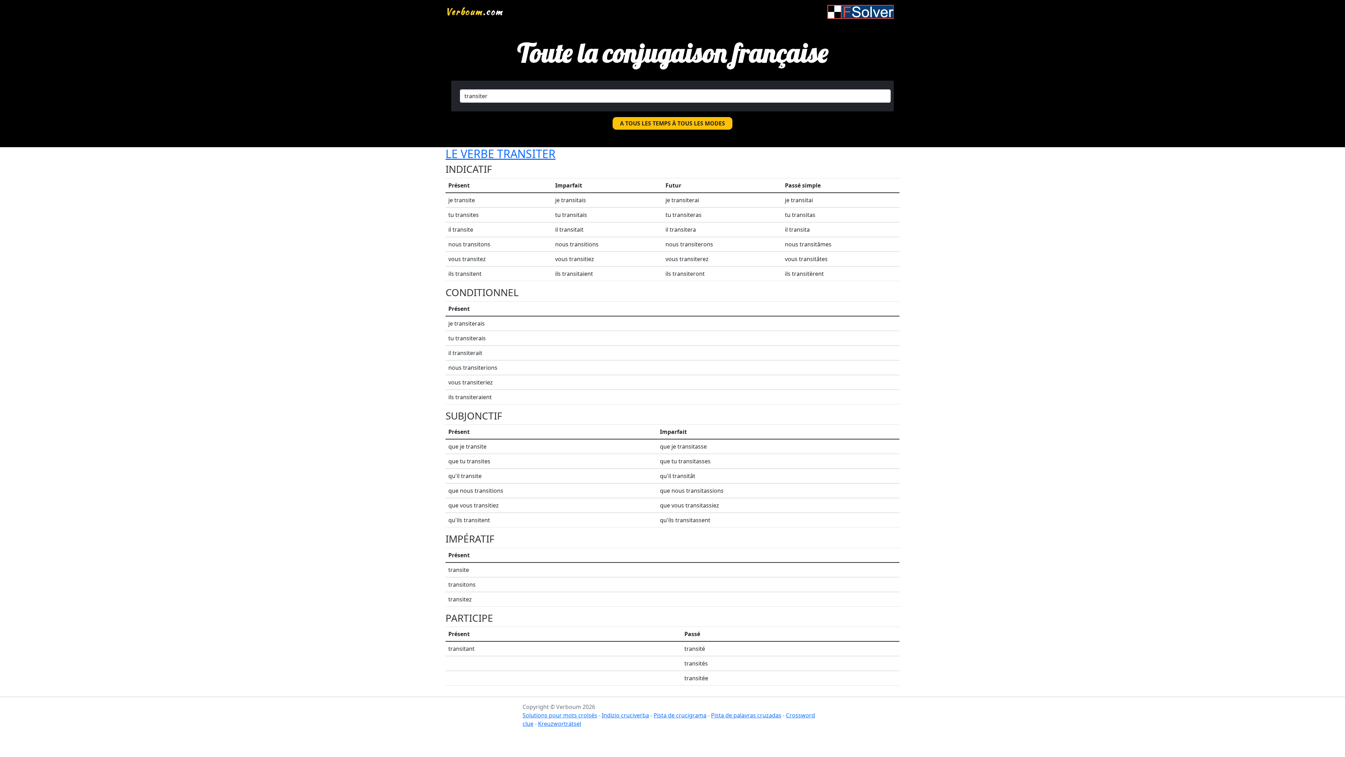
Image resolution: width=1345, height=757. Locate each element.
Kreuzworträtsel (559, 724)
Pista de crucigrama (680, 715)
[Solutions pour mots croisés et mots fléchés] (860, 12)
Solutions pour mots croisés (560, 715)
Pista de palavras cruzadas (746, 715)
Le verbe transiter (501, 153)
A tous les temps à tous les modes (672, 123)
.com (474, 11)
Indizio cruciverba (625, 715)
